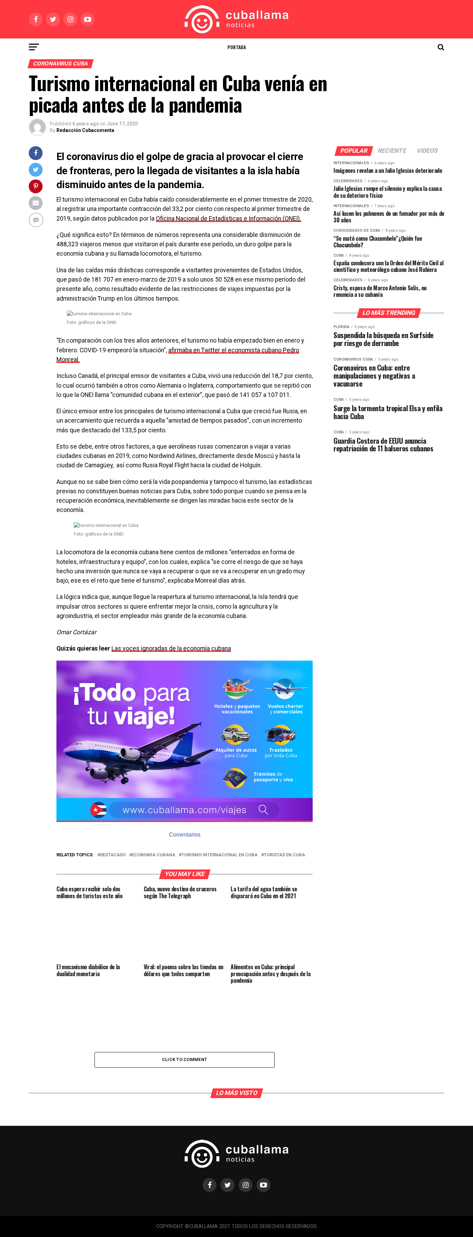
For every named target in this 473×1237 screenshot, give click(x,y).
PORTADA (236, 47)
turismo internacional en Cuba (219, 855)
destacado (113, 855)
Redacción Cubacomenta (85, 130)
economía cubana (153, 855)
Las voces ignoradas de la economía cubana (171, 648)
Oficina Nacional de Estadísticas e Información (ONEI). (228, 218)
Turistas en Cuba (284, 855)
